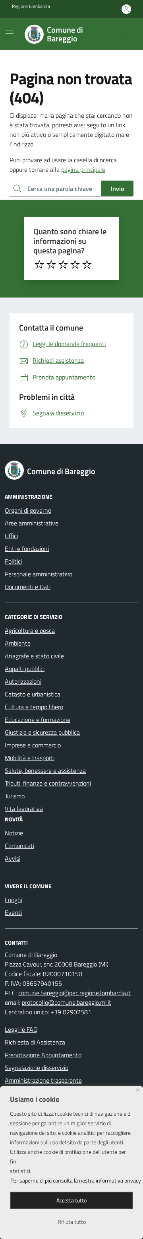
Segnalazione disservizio (36, 1067)
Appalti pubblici (24, 668)
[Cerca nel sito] (121, 34)
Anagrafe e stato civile (34, 656)
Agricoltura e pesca (30, 630)
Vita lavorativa (24, 808)
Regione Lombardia (31, 6)
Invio (117, 188)
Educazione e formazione (37, 719)
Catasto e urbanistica (32, 694)
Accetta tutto (71, 1200)
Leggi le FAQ (21, 1029)
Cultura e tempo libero (34, 707)
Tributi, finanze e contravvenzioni (48, 783)
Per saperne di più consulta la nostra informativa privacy (75, 1180)
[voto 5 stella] (87, 264)
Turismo (15, 796)
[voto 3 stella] (63, 264)
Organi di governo (28, 510)
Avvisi (12, 858)
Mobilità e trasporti (29, 757)
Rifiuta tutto (72, 1222)
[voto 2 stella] (51, 264)
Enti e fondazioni (27, 548)
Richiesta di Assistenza (35, 1042)
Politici (13, 561)
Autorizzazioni (23, 681)
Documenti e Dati (27, 586)
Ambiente (18, 643)
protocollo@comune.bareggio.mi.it (66, 1002)
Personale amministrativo (38, 574)
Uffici (11, 536)
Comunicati (19, 845)
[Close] (137, 1090)
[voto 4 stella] (75, 264)
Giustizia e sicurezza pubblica (42, 732)
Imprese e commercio (33, 745)
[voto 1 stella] (39, 264)
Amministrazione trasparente (43, 1080)
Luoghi (13, 899)
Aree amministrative (31, 523)
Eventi (13, 912)
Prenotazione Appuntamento (43, 1055)
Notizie (14, 833)
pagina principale (83, 169)
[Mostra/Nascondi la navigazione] (9, 33)
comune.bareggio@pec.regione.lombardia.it (74, 993)
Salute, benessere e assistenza (45, 770)
